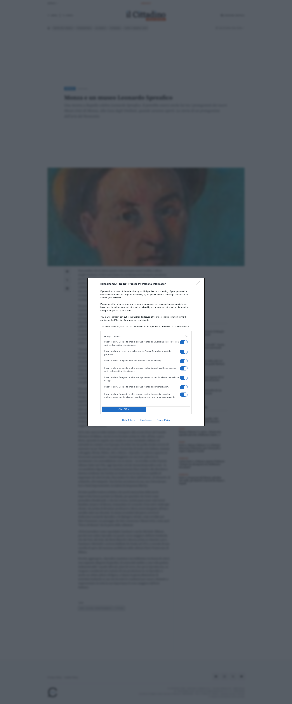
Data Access (146, 420)
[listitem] (146, 336)
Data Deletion (128, 420)
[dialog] (146, 352)
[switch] (184, 342)
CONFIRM (124, 409)
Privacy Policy (163, 420)
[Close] (199, 284)
